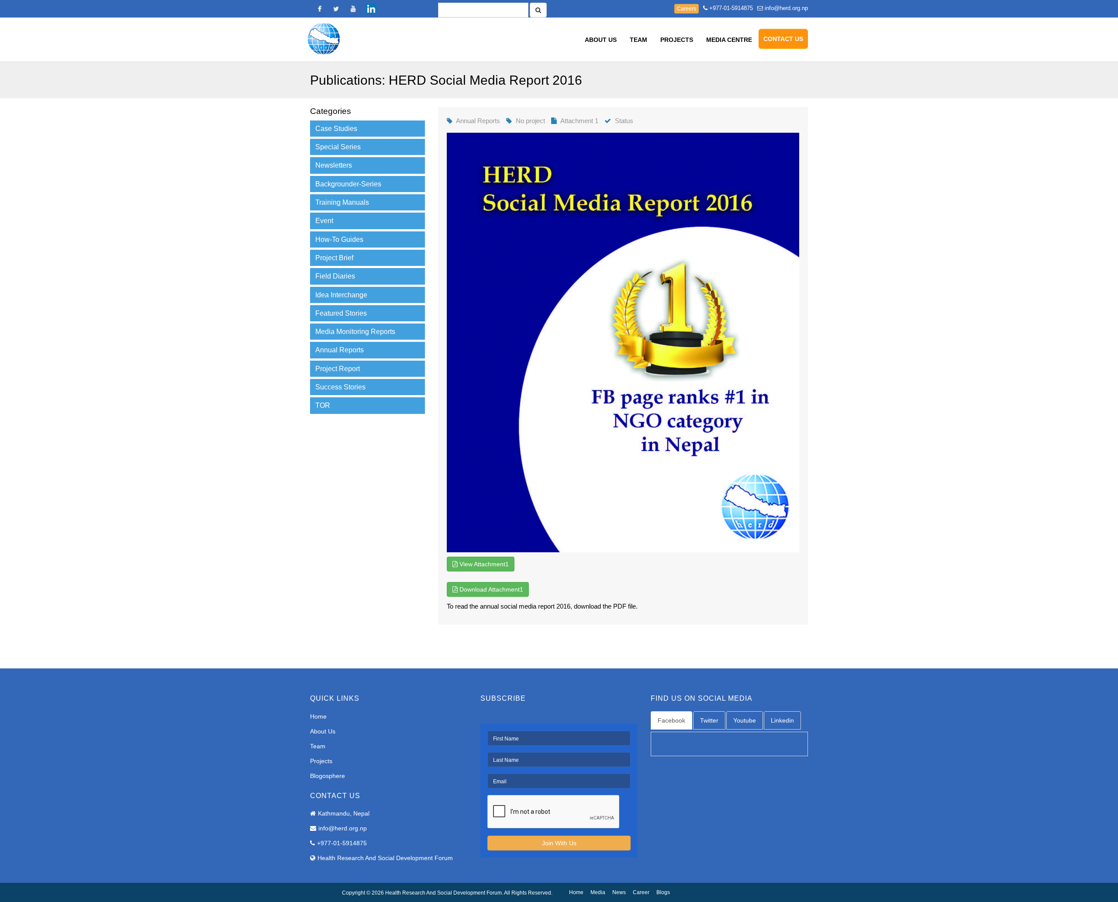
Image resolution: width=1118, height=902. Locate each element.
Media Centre (729, 39)
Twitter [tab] (709, 720)
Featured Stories (341, 313)
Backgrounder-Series (348, 184)
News (619, 892)
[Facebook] (319, 8)
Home (318, 716)
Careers (686, 9)
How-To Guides (339, 239)
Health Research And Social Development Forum (385, 857)
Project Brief (334, 258)
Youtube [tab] (744, 720)
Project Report (337, 368)
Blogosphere (327, 775)
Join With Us (559, 843)
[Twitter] (336, 8)
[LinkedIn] (371, 8)
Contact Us (783, 38)
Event (324, 220)
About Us (601, 39)
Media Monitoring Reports (355, 331)
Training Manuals (342, 202)
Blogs (663, 892)
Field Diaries (335, 276)
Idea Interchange (341, 295)
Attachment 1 (579, 120)
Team (638, 39)
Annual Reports (339, 350)
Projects (676, 39)
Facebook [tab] (671, 720)
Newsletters (333, 165)
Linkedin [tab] (782, 720)
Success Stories (340, 387)
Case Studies (336, 128)
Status (624, 120)
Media (597, 892)
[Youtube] (353, 8)
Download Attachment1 (490, 589)
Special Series (338, 147)
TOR (322, 405)
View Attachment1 (483, 564)
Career (641, 892)
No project (530, 120)
